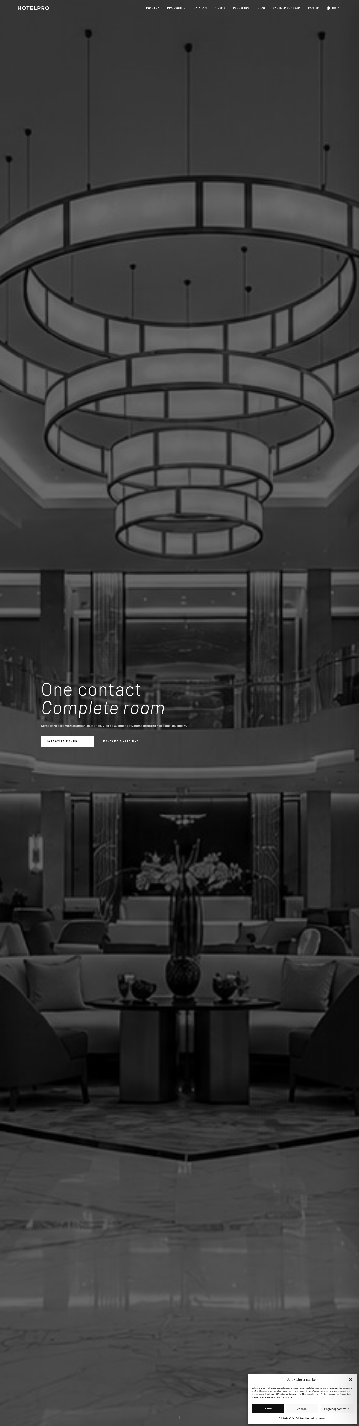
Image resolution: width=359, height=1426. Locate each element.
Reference (241, 8)
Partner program (286, 8)
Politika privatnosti (305, 1418)
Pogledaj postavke (336, 1409)
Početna (152, 8)
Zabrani (302, 1409)
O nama (220, 8)
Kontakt (314, 8)
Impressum (321, 1418)
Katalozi (200, 8)
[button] (351, 1380)
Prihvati (268, 1409)
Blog (261, 8)
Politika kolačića (286, 1418)
